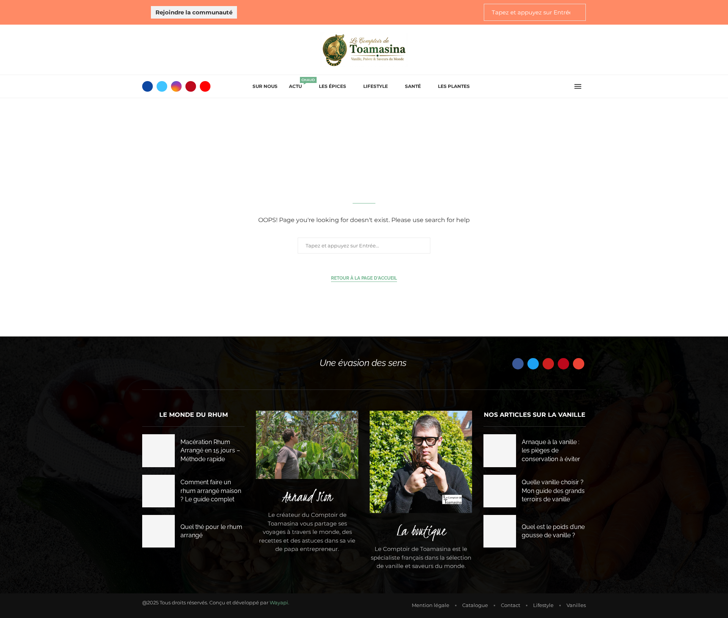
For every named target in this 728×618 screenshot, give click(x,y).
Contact (510, 605)
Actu (298, 84)
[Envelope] (578, 363)
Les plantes (454, 86)
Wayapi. (279, 602)
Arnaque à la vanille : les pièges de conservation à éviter (551, 450)
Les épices (332, 86)
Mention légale (430, 605)
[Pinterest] (190, 86)
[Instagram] (176, 86)
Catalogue (475, 605)
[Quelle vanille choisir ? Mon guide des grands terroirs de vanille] (499, 491)
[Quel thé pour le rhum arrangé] (158, 531)
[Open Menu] (577, 86)
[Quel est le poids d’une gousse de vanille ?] (499, 531)
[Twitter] (162, 86)
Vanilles (576, 605)
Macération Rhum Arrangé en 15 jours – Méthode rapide (210, 450)
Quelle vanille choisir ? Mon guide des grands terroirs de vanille (553, 491)
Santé (413, 86)
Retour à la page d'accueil (364, 278)
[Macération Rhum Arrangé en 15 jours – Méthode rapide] (158, 450)
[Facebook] (147, 86)
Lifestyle (375, 86)
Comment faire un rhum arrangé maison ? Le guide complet (210, 491)
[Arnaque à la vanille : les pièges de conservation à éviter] (499, 450)
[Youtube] (205, 86)
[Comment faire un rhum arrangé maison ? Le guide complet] (158, 491)
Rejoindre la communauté (193, 12)
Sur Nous (265, 86)
